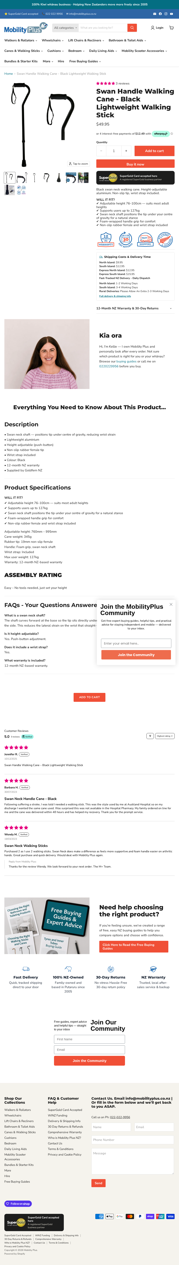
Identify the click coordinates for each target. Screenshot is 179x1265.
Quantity (101, 142)
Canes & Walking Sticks (22, 51)
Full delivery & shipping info (115, 296)
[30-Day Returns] (111, 979)
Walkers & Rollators (19, 40)
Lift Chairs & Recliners (85, 40)
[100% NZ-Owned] (68, 979)
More (47, 61)
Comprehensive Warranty (65, 1132)
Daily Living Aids (102, 51)
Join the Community (89, 1061)
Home (8, 74)
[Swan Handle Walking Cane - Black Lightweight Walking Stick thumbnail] (9, 177)
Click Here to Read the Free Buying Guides (128, 947)
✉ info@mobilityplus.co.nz (81, 13)
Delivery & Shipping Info (64, 1121)
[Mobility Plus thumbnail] (21, 190)
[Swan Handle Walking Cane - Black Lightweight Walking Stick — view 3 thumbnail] (58, 177)
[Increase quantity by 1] (126, 151)
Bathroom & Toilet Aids (126, 40)
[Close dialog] (171, 604)
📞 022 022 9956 (52, 13)
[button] (106, 83)
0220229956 (109, 366)
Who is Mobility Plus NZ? (64, 1138)
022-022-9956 (120, 1117)
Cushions (54, 51)
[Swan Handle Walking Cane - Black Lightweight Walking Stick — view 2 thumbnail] (46, 177)
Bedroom (75, 51)
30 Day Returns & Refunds (65, 1127)
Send (98, 1183)
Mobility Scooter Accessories (143, 51)
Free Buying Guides (84, 61)
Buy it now (135, 164)
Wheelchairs (52, 40)
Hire (61, 61)
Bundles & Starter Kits (21, 61)
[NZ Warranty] (153, 979)
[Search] (132, 28)
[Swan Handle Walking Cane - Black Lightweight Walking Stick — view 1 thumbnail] (34, 177)
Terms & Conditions (60, 1149)
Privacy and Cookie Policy (64, 1155)
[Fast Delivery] (25, 979)
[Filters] (150, 736)
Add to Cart (89, 697)
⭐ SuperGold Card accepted (21, 13)
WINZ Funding (57, 1115)
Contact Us (55, 1143)
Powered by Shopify (14, 1253)
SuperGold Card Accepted (65, 1110)
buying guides (126, 361)
